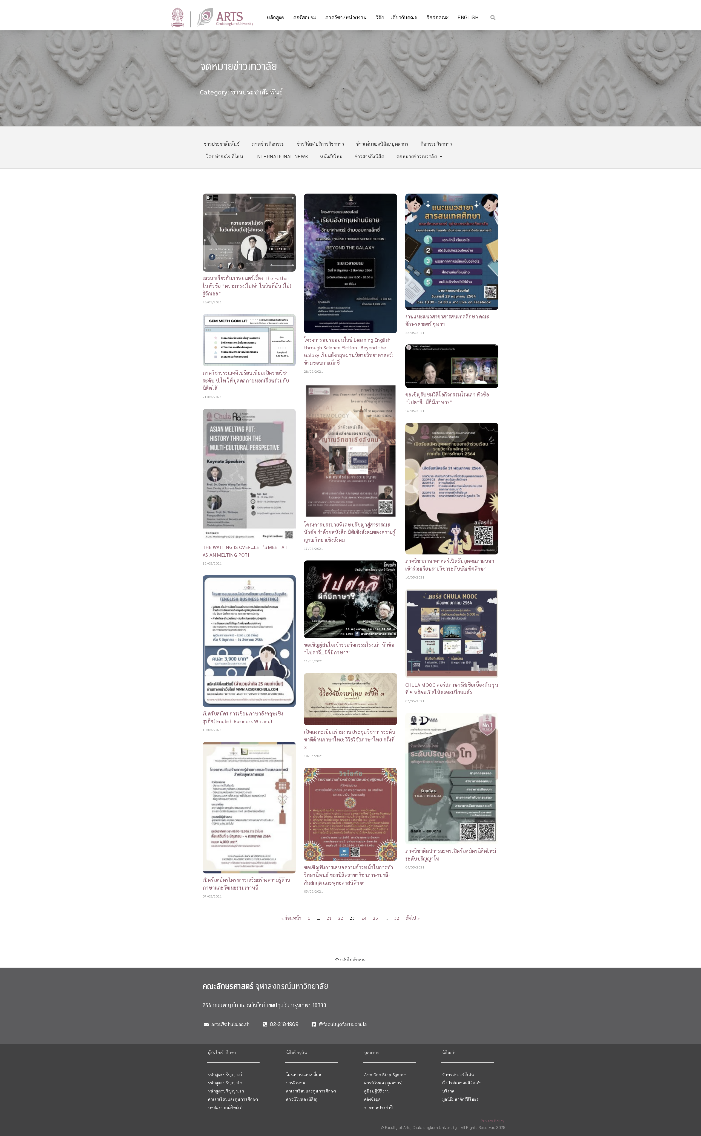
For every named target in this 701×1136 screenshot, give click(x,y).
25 (375, 918)
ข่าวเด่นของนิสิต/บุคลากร (382, 144)
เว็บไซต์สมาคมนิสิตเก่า (462, 1082)
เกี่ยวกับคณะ (403, 17)
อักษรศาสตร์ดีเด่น (458, 1074)
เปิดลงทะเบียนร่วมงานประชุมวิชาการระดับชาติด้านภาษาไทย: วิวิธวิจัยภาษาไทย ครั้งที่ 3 (349, 739)
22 (340, 918)
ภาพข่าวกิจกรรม (268, 144)
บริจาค (448, 1091)
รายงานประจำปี (378, 1107)
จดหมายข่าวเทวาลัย (417, 156)
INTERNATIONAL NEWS (281, 156)
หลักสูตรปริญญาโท (225, 1082)
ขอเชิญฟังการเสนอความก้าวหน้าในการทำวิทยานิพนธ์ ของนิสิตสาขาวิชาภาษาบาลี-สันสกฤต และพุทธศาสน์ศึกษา (348, 875)
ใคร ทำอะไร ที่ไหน (224, 156)
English (468, 17)
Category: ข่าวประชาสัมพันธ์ (241, 91)
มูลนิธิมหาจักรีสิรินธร (460, 1099)
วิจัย (380, 17)
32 (397, 918)
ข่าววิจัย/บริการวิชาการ (320, 144)
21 (329, 918)
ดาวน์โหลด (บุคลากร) (383, 1082)
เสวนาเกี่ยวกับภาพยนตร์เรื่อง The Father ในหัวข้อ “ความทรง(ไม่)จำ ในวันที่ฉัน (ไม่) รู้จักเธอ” (247, 286)
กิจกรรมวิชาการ (436, 144)
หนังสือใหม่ (331, 156)
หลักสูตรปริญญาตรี (225, 1074)
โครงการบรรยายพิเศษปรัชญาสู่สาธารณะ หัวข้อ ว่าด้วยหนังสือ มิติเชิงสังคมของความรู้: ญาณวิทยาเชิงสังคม (350, 532)
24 (364, 918)
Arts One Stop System (385, 1074)
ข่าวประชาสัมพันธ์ (222, 144)
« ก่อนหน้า (291, 918)
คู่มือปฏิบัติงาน (377, 1091)
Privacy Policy (492, 1120)
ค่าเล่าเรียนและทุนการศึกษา (233, 1099)
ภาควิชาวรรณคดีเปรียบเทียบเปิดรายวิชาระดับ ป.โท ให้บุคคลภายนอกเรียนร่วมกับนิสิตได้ (246, 380)
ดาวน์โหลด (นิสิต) (302, 1099)
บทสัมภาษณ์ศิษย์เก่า (226, 1107)
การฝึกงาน (295, 1082)
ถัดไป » (413, 918)
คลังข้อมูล (372, 1099)
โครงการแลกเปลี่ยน (303, 1074)
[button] (493, 17)
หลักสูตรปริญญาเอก (226, 1091)
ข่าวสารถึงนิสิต (369, 156)
